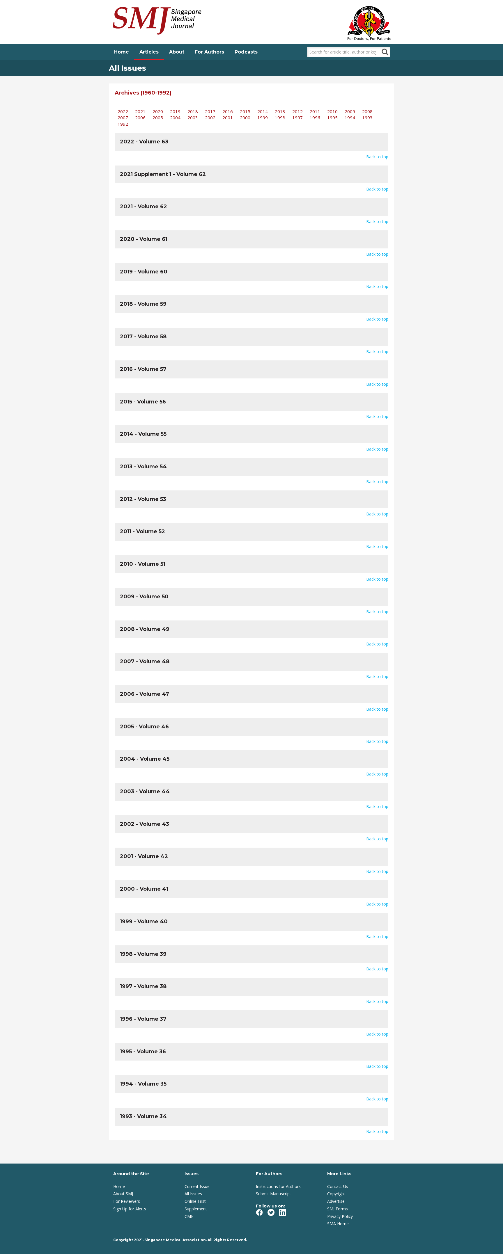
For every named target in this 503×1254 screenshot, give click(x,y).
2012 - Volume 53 (143, 499)
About (176, 52)
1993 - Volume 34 (143, 1116)
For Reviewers (126, 1201)
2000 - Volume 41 (144, 889)
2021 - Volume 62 (143, 206)
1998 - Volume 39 (143, 954)
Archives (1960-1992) (143, 93)
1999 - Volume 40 (144, 921)
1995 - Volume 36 (143, 1051)
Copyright (336, 1193)
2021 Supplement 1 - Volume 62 (163, 174)
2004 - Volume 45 (144, 759)
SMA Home (338, 1223)
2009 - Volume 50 (144, 596)
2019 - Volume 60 (143, 271)
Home (121, 52)
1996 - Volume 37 (143, 1019)
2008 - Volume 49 (144, 629)
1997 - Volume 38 (143, 986)
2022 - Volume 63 (144, 141)
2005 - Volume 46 (144, 726)
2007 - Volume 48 (144, 661)
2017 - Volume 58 (143, 336)
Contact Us (337, 1186)
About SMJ (123, 1193)
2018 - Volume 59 (143, 304)
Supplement (196, 1209)
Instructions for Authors (278, 1186)
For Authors (209, 52)
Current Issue (197, 1186)
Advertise (336, 1201)
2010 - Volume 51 (142, 564)
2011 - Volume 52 (142, 531)
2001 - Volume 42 (144, 856)
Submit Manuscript (273, 1193)
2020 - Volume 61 (143, 239)
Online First (195, 1201)
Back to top (377, 156)
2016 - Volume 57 (143, 369)
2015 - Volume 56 (143, 402)
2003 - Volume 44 (145, 791)
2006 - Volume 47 (144, 694)
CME (189, 1216)
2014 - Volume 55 (143, 434)
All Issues (193, 1193)
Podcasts (246, 52)
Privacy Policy (340, 1216)
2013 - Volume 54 (143, 466)
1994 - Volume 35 (143, 1084)
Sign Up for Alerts (129, 1209)
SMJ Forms (337, 1209)
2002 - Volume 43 (144, 824)
